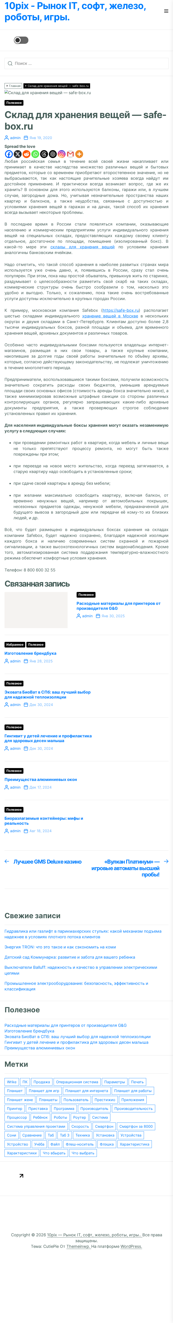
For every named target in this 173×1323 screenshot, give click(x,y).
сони (11, 1135)
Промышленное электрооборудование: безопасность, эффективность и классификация (76, 986)
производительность (133, 1108)
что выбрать (83, 1153)
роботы (60, 1117)
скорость (80, 1126)
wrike (11, 1082)
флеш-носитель (80, 1144)
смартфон (104, 1126)
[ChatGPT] (53, 154)
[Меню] (166, 11)
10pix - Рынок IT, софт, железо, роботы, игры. (75, 11)
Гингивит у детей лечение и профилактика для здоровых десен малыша (48, 738)
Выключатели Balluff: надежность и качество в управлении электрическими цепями (81, 970)
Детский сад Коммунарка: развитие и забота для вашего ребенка (70, 957)
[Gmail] (70, 154)
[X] (18, 154)
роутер (79, 1117)
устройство (17, 1144)
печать (137, 1082)
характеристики (22, 1153)
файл (55, 1144)
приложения (132, 1099)
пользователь (76, 1099)
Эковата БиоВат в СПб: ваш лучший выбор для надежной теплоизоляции (48, 694)
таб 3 (64, 1135)
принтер (14, 1108)
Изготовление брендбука (30, 653)
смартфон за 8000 (136, 1126)
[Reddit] (26, 154)
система (100, 1117)
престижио (105, 1099)
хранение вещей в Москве (110, 316)
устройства (131, 1135)
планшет (15, 1090)
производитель (94, 1108)
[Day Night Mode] (16, 40)
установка (105, 1135)
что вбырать (54, 1153)
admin (15, 137)
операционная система (77, 1082)
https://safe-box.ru (121, 310)
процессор (17, 1117)
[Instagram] (62, 154)
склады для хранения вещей (82, 247)
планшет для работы (133, 1090)
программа (64, 1108)
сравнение (32, 1135)
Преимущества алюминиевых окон (41, 779)
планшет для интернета (86, 1090)
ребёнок (40, 1117)
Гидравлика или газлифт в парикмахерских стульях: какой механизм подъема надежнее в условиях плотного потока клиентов (83, 934)
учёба (39, 1144)
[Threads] (44, 154)
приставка (38, 1108)
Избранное (14, 644)
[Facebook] (9, 154)
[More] (79, 154)
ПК (25, 1082)
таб (51, 1135)
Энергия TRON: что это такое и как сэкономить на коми (60, 947)
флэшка (107, 1144)
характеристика (134, 1144)
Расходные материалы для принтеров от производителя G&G (66, 1025)
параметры (114, 1082)
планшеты (48, 1099)
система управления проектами (36, 1126)
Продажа (42, 1082)
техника (82, 1135)
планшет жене (20, 1099)
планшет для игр (44, 1090)
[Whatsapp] (35, 154)
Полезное (14, 103)
